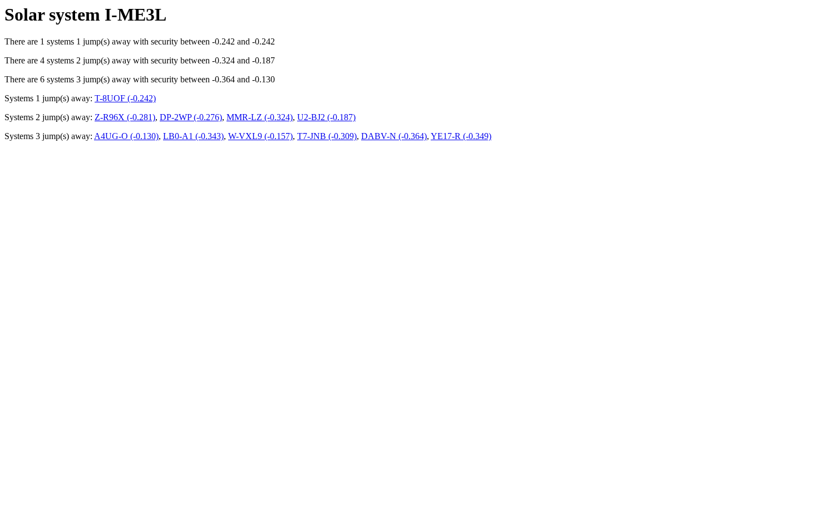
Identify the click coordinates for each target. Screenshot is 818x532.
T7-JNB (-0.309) (327, 136)
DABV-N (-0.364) (394, 136)
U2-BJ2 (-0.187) (326, 117)
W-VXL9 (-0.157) (260, 136)
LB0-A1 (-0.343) (193, 136)
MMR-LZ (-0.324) (259, 117)
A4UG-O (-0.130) (126, 136)
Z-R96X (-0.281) (125, 117)
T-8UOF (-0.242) (125, 98)
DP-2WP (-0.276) (191, 117)
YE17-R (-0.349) (461, 136)
